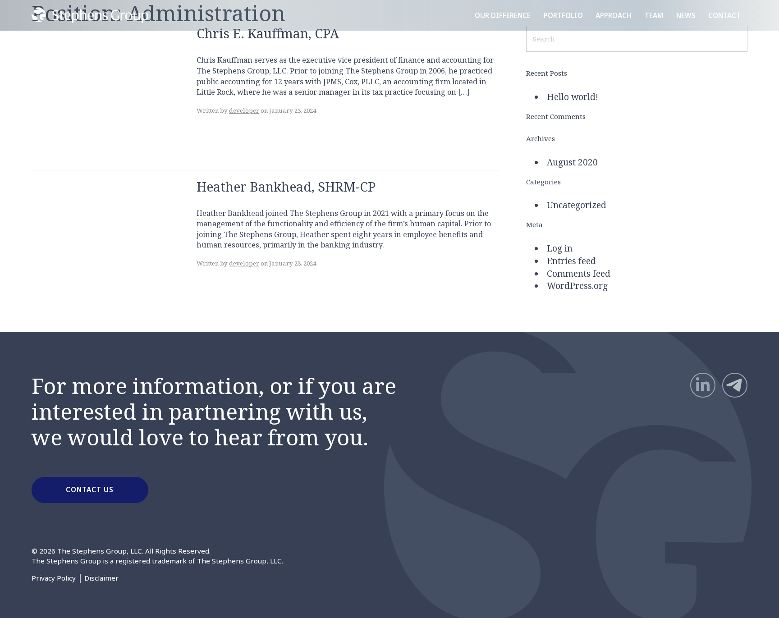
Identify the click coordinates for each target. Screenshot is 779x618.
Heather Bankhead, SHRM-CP (286, 186)
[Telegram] (734, 385)
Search (730, 38)
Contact (724, 15)
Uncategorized (576, 205)
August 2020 (572, 162)
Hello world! (572, 97)
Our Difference (503, 15)
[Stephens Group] (90, 15)
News (686, 15)
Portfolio (563, 15)
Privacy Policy (54, 578)
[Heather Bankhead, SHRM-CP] (99, 246)
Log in (560, 248)
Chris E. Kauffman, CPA (268, 33)
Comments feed (578, 273)
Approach (614, 15)
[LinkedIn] (702, 385)
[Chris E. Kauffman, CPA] (99, 93)
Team (654, 15)
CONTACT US (90, 489)
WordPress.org (577, 286)
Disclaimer (101, 578)
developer (244, 110)
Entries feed (571, 261)
